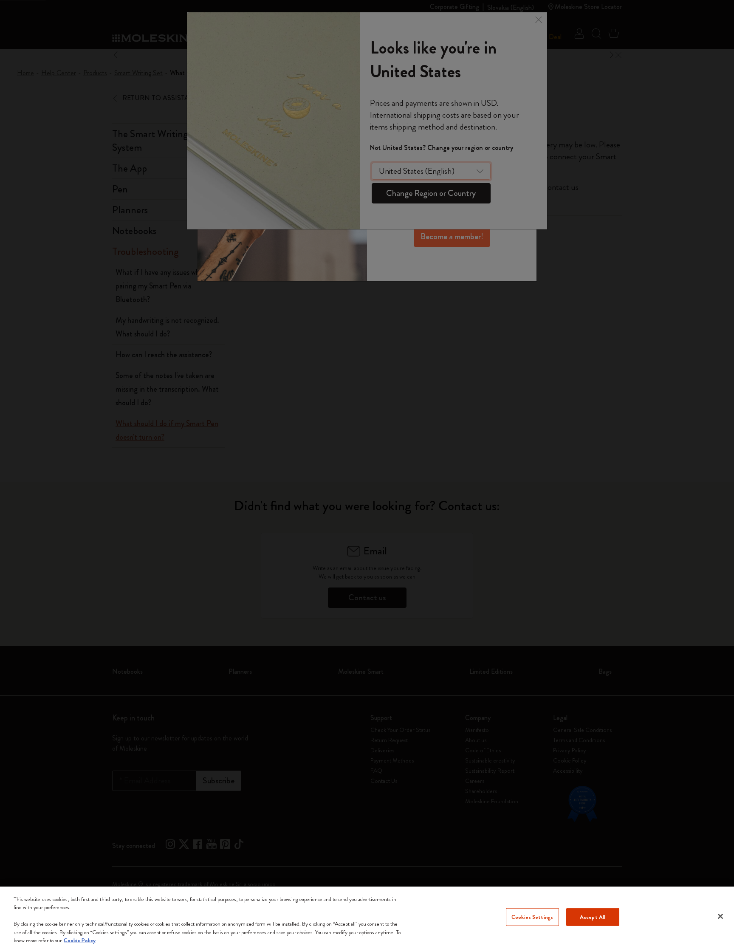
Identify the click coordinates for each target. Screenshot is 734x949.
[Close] (720, 916)
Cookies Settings (532, 917)
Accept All (592, 917)
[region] (367, 918)
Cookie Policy (80, 940)
